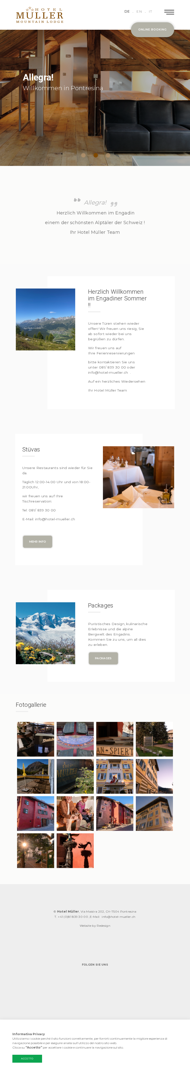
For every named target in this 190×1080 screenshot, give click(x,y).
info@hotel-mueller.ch (118, 917)
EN (139, 11)
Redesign (103, 925)
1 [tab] (83, 155)
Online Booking (152, 29)
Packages (103, 658)
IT (150, 11)
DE (127, 11)
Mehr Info (37, 541)
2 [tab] (96, 155)
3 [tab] (108, 155)
